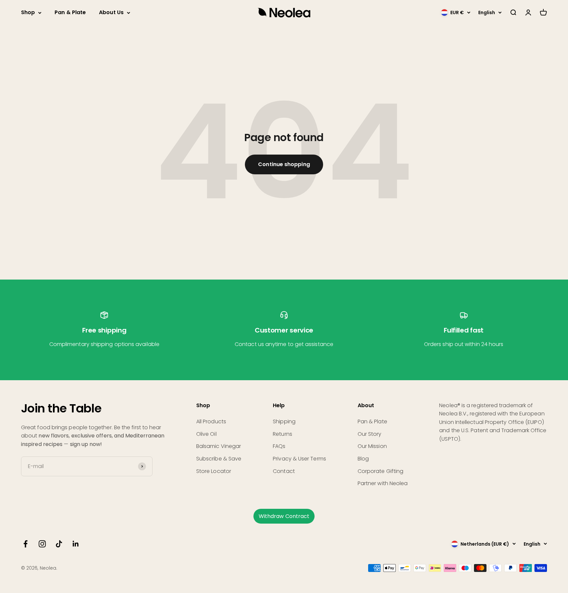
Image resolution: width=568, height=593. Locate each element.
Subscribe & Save (218, 458)
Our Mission (372, 446)
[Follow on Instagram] (42, 543)
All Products (211, 421)
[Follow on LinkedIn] (75, 543)
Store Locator (213, 471)
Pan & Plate (70, 12)
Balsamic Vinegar (218, 446)
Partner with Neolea (383, 483)
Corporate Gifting (380, 471)
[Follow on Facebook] (25, 543)
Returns (282, 434)
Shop (28, 12)
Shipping (284, 421)
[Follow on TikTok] (59, 543)
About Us (111, 12)
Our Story (370, 434)
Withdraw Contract (284, 516)
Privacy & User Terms (299, 458)
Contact (284, 471)
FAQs (279, 446)
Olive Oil (206, 434)
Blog (363, 458)
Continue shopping (284, 164)
